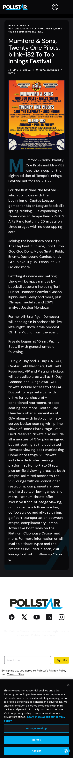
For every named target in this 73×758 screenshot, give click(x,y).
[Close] (68, 685)
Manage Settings (36, 728)
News (11, 72)
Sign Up (61, 660)
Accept (36, 750)
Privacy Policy (57, 670)
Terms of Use (15, 674)
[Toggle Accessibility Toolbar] (66, 751)
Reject (36, 739)
